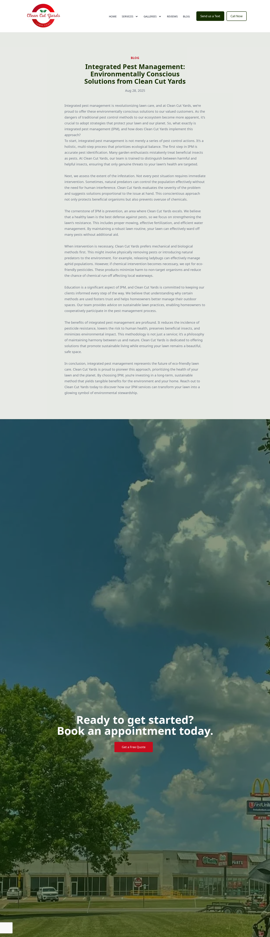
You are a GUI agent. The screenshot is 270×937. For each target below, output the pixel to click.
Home (113, 16)
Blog (186, 16)
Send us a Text (210, 16)
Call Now (237, 16)
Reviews (172, 16)
